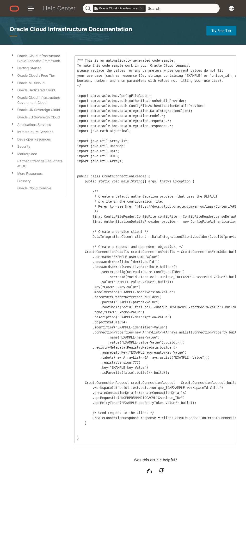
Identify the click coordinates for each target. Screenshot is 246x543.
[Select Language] (231, 8)
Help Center (59, 8)
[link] (119, 8)
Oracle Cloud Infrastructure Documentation (71, 29)
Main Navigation (31, 8)
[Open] (12, 55)
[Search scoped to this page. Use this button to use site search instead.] (141, 8)
